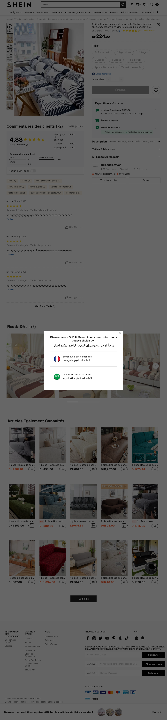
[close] (120, 333)
